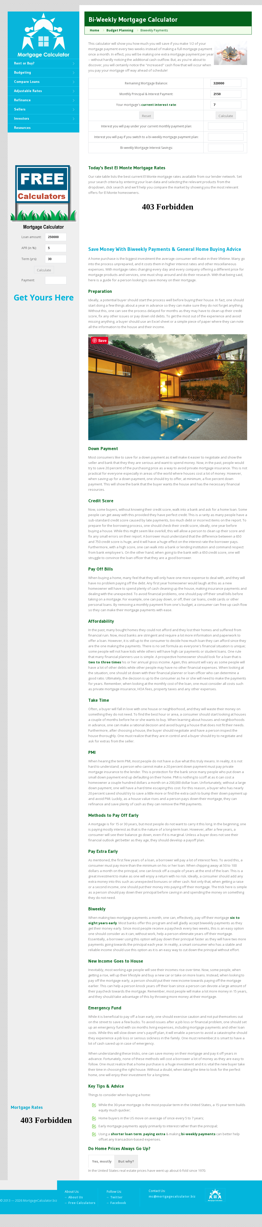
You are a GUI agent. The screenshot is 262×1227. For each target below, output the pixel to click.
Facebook (118, 1203)
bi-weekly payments (198, 1134)
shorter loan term (126, 1134)
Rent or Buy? (24, 63)
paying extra (154, 1134)
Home (94, 30)
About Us (75, 1197)
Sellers (19, 109)
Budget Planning (119, 30)
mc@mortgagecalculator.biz (172, 1196)
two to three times (104, 662)
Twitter (116, 1197)
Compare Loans (26, 81)
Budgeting (22, 72)
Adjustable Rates (28, 90)
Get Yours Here (44, 297)
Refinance (22, 100)
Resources (22, 127)
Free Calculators (81, 1203)
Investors (21, 118)
